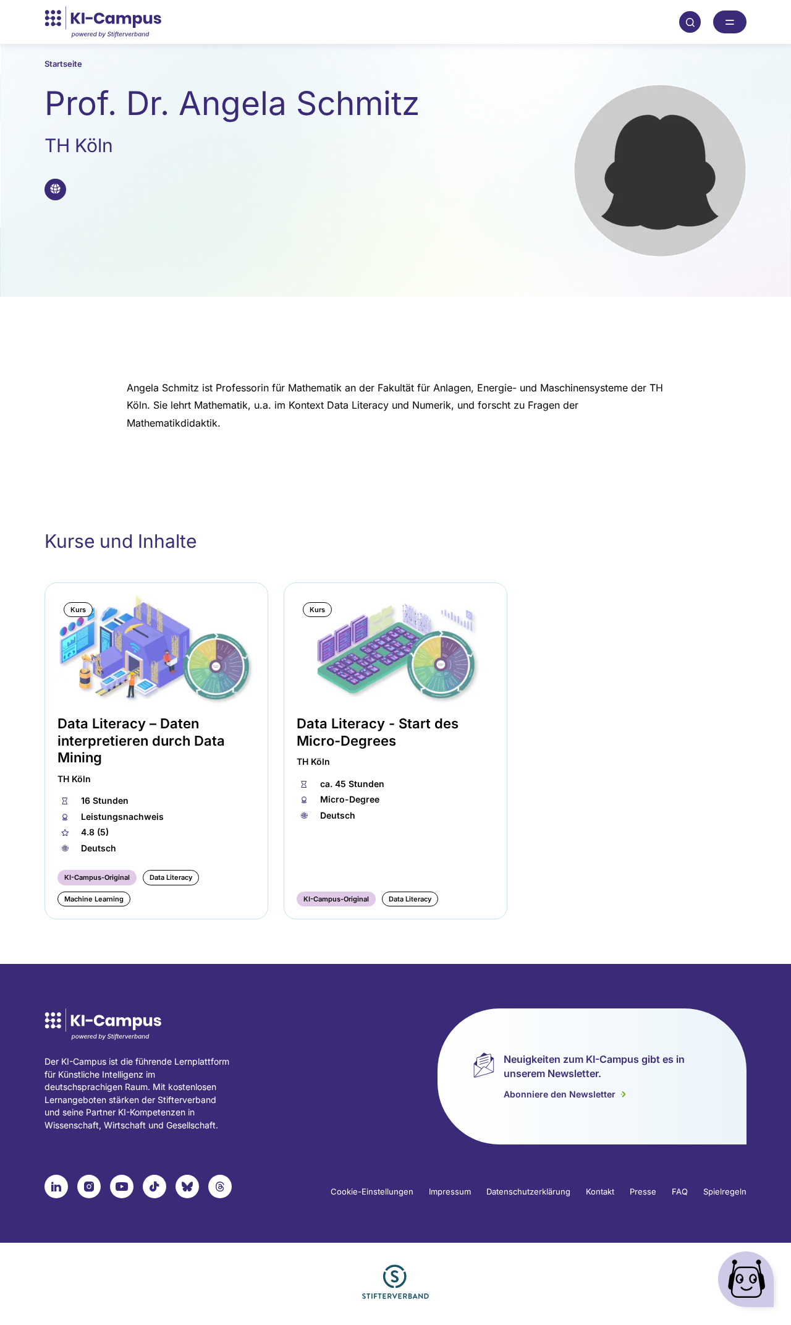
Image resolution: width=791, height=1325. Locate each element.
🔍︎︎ (690, 21)
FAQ (680, 1191)
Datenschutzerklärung (528, 1191)
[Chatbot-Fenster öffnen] (748, 1282)
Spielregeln (725, 1191)
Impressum (450, 1191)
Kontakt (600, 1191)
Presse (643, 1191)
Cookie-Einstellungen (372, 1191)
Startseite (63, 64)
